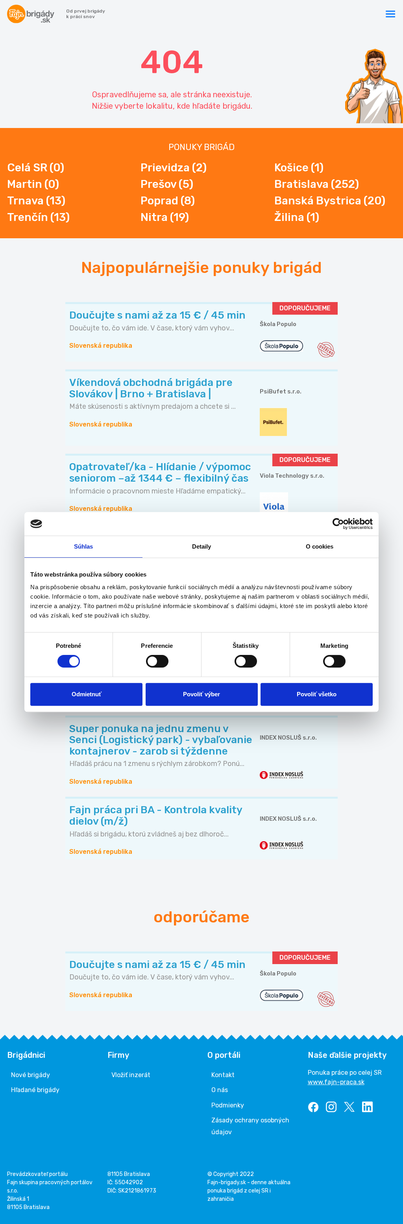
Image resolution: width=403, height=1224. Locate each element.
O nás (219, 1090)
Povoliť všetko (316, 694)
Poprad (167, 200)
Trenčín (38, 217)
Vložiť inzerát (130, 1075)
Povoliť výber (201, 694)
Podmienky (227, 1105)
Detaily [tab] (201, 546)
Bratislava (316, 184)
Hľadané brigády (35, 1090)
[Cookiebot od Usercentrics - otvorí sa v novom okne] (338, 524)
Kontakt (223, 1075)
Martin (33, 184)
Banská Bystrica (329, 200)
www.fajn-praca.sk (336, 1082)
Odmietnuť (87, 694)
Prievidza (173, 167)
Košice (299, 167)
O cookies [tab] (320, 546)
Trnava (36, 200)
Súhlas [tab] (83, 546)
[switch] (157, 661)
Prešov (166, 184)
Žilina (296, 217)
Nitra (164, 217)
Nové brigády (30, 1075)
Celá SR (35, 167)
